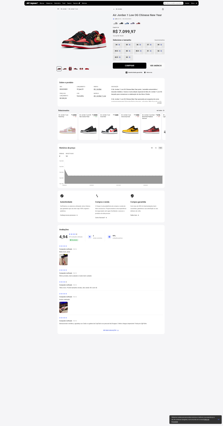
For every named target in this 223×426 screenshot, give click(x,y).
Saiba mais (134, 215)
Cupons (69, 3)
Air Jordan (64, 9)
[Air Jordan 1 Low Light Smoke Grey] (115, 23)
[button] (117, 19)
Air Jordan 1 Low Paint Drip (63, 115)
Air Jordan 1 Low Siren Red (105, 115)
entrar (194, 3)
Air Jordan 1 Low (73, 9)
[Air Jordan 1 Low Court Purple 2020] (132, 23)
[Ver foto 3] (70, 68)
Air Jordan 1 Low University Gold (126, 115)
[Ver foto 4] (75, 68)
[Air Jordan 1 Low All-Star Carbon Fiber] (121, 23)
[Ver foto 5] (81, 68)
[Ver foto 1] (59, 68)
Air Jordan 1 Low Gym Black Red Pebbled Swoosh (148, 116)
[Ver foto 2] (64, 68)
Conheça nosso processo (69, 215)
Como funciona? (101, 218)
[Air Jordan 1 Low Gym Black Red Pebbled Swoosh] (138, 23)
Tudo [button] (160, 148)
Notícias (84, 3)
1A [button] (155, 148)
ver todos (161, 110)
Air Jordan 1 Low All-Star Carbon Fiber (85, 115)
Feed (63, 3)
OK (218, 419)
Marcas (42, 3)
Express (76, 3)
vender (187, 3)
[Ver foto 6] (86, 68)
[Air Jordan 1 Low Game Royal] (126, 23)
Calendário (57, 3)
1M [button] (152, 148)
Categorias (49, 3)
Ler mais (159, 103)
